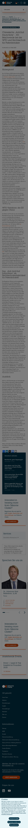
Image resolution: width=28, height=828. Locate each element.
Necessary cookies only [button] (14, 822)
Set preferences (14, 825)
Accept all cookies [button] (14, 818)
